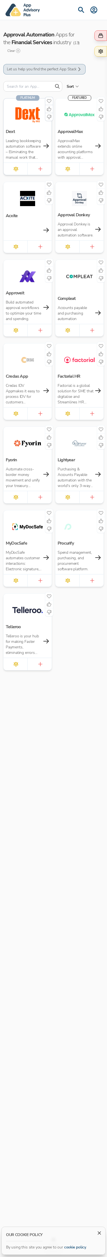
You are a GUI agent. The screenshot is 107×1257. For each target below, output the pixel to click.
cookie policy (75, 1247)
